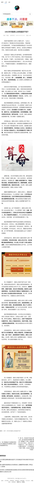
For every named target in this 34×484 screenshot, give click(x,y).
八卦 (9, 2)
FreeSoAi (28, 480)
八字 (6, 2)
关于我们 (7, 480)
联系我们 (17, 480)
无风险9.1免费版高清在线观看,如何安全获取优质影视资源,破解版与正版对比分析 (17, 470)
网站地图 (22, 480)
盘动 (2, 480)
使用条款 (12, 480)
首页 (2, 2)
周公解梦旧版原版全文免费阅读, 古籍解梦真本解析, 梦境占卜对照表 (16, 465)
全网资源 (13, 482)
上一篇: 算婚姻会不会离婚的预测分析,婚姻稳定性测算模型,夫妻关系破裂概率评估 (8, 444)
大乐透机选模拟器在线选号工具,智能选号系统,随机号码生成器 (17, 460)
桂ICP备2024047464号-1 (20, 478)
